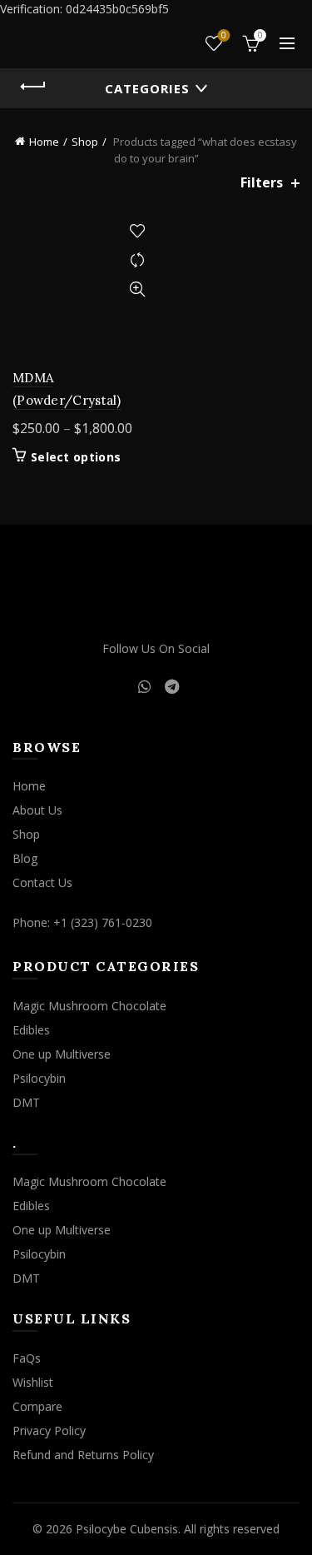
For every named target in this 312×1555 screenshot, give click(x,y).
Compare (137, 260)
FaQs (26, 1358)
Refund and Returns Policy (83, 1455)
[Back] (33, 86)
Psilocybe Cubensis (127, 1529)
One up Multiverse (61, 1054)
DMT (26, 1102)
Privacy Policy (49, 1430)
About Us (37, 810)
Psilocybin (39, 1078)
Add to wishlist (137, 231)
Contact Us (42, 882)
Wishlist (223, 36)
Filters (261, 183)
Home (44, 141)
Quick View (137, 289)
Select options (76, 457)
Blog (24, 858)
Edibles (31, 1030)
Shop (85, 141)
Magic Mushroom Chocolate (89, 1006)
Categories (147, 88)
